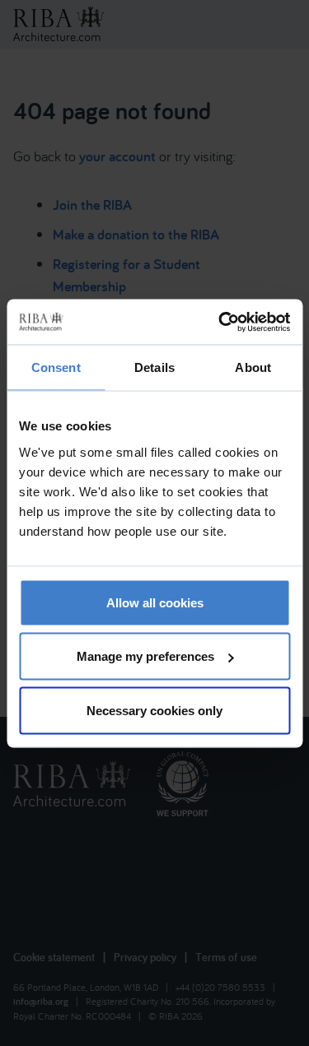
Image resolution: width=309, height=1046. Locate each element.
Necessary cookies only (154, 710)
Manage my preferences (145, 656)
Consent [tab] (56, 367)
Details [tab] (154, 367)
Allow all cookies (155, 602)
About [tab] (253, 367)
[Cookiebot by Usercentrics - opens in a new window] (220, 321)
